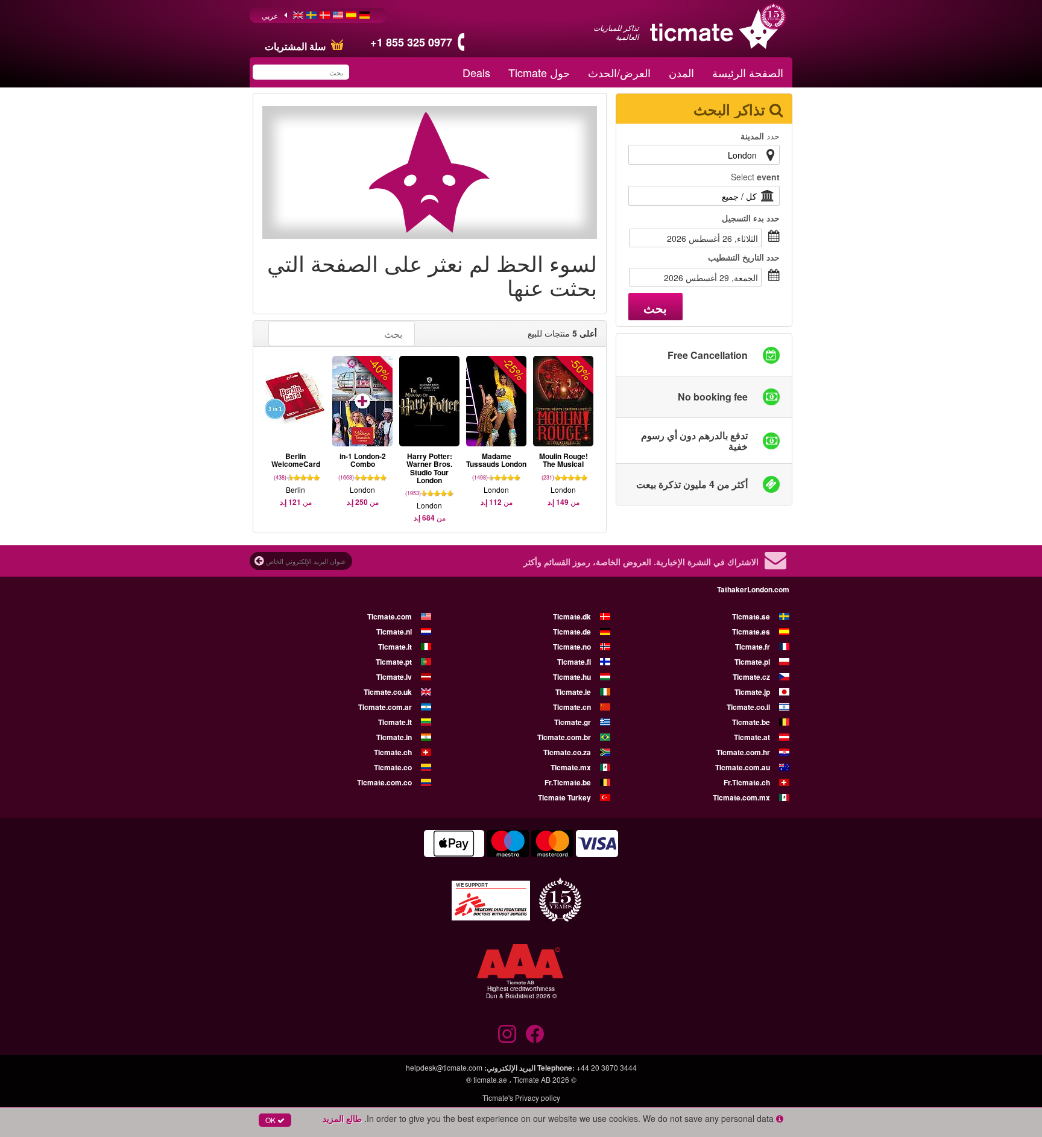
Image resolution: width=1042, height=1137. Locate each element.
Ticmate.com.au (742, 767)
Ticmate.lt (395, 722)
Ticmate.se (751, 616)
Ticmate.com (389, 616)
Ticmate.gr (572, 722)
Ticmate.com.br (564, 737)
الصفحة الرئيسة (747, 72)
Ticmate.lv (394, 676)
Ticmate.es (751, 631)
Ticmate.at (752, 737)
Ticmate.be (751, 722)
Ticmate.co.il (748, 707)
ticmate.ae (490, 1079)
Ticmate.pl (752, 661)
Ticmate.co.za (567, 752)
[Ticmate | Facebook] (535, 1034)
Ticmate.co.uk (388, 691)
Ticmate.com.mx (741, 797)
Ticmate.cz (751, 676)
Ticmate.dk (572, 616)
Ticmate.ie (573, 691)
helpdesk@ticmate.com (444, 1067)
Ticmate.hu (572, 676)
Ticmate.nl (394, 631)
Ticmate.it (395, 646)
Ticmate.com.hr (743, 752)
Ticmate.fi (574, 661)
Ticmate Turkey (564, 797)
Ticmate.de (572, 631)
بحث (655, 308)
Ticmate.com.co (384, 782)
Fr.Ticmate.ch (747, 782)
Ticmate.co (393, 767)
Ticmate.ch (393, 752)
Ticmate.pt (394, 661)
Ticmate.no (572, 646)
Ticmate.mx (571, 767)
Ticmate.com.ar (385, 707)
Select (755, 177)
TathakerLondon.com (753, 589)
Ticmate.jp (752, 691)
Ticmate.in (394, 737)
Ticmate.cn (572, 707)
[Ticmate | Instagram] (507, 1034)
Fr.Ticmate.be (568, 782)
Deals (476, 72)
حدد (760, 136)
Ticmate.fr (752, 646)
